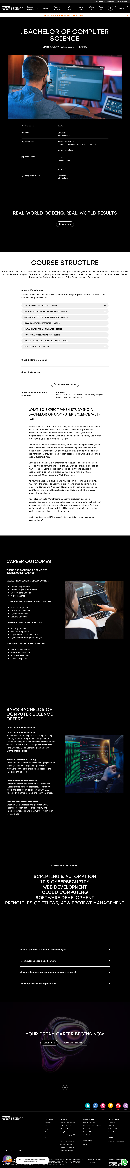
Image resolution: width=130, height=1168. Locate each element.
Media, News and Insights (116, 1141)
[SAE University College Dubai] (12, 8)
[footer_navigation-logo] (12, 1120)
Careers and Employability (67, 1135)
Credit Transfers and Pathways (92, 1126)
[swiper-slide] (87, 1106)
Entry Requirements (89, 1123)
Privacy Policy (92, 1162)
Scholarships (87, 1135)
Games (47, 1135)
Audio (46, 1126)
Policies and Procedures (67, 1129)
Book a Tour (111, 1132)
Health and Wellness (66, 1144)
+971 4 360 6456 (113, 1126)
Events (85, 1144)
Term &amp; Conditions (94, 1159)
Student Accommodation (67, 1141)
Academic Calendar (65, 1126)
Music (46, 1138)
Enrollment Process (89, 1132)
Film (46, 1132)
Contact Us (111, 1123)
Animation (48, 1123)
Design (47, 1129)
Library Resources (65, 1132)
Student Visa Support (66, 1138)
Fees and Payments (89, 1129)
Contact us (110, 1)
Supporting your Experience (68, 1123)
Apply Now (79, 15)
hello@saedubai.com (114, 1129)
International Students (66, 1150)
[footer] (65, 1087)
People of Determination (67, 1147)
